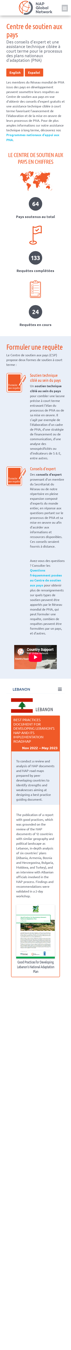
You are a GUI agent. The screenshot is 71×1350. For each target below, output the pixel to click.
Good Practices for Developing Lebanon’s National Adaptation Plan (35, 966)
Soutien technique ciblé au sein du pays (45, 378)
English (15, 72)
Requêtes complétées (35, 270)
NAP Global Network (35, 8)
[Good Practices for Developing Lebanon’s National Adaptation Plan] (35, 932)
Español (34, 72)
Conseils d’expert (43, 468)
